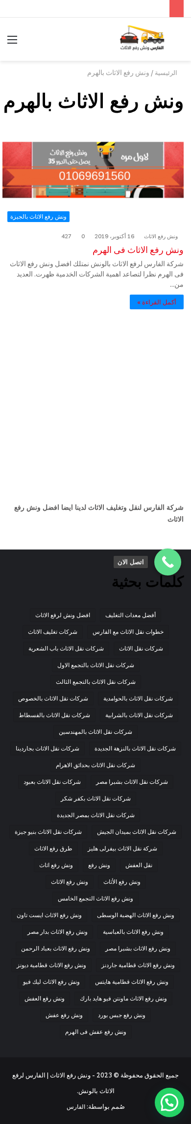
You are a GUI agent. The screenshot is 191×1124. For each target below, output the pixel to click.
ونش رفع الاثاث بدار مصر (57, 931)
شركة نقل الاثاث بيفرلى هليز (122, 848)
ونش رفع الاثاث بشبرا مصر (137, 948)
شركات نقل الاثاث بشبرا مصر (132, 781)
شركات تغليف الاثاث (52, 631)
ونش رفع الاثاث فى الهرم (138, 249)
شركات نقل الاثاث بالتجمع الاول (95, 665)
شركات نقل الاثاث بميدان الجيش (136, 831)
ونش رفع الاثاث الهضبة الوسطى (135, 915)
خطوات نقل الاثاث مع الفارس (128, 631)
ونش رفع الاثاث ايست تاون (49, 915)
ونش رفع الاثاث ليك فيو (51, 981)
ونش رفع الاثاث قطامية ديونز (51, 965)
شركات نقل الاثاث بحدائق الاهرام (95, 765)
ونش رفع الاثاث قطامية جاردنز (138, 965)
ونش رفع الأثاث (122, 881)
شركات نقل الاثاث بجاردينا (47, 748)
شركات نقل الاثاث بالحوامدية (138, 698)
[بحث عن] (179, 43)
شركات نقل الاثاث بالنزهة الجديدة (135, 748)
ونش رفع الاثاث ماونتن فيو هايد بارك (123, 998)
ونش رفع (99, 865)
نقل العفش (138, 865)
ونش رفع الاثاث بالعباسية (133, 931)
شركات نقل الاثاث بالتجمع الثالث (96, 681)
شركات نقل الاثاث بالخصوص (53, 698)
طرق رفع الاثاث (53, 848)
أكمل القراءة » (156, 302)
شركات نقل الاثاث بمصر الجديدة (96, 815)
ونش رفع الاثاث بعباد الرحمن (55, 948)
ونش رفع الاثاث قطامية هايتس (131, 981)
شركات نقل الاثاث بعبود (52, 781)
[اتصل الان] (167, 562)
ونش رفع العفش (44, 998)
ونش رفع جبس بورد (121, 1015)
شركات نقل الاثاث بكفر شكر (96, 798)
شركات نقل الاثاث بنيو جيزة (48, 831)
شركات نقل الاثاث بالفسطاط (54, 715)
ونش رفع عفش (64, 1015)
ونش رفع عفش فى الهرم (95, 1031)
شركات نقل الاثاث (141, 648)
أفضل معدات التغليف (130, 615)
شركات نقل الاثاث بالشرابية (139, 715)
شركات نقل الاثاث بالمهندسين (95, 731)
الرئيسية (167, 72)
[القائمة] (12, 43)
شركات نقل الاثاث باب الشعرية (66, 648)
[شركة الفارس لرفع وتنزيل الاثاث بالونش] (142, 39)
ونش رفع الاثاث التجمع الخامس (95, 898)
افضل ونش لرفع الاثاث (62, 615)
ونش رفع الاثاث (161, 236)
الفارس (76, 1106)
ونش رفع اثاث (56, 865)
